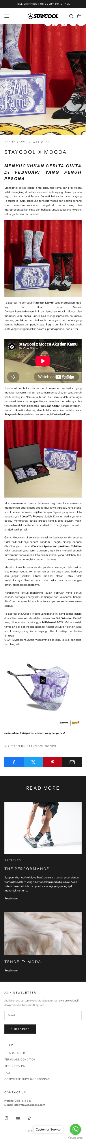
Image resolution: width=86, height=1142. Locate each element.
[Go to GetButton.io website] (75, 1137)
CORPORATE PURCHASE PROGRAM (27, 1079)
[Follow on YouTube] (18, 1118)
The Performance (26, 868)
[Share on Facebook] (14, 762)
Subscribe (20, 1029)
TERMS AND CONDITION (20, 1059)
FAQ (7, 1072)
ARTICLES (41, 142)
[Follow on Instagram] (6, 1118)
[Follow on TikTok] (29, 1118)
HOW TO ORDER (14, 1053)
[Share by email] (72, 762)
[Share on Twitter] (33, 762)
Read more (11, 898)
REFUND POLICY (14, 1066)
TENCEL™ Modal (24, 962)
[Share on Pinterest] (52, 762)
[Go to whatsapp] (75, 1129)
